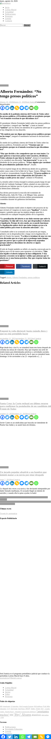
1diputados (3, 709)
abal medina (45, 715)
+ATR (2, 717)
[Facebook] (2, 108)
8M (11, 714)
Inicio (7, 7)
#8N (1, 706)
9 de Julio (46, 706)
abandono (36, 714)
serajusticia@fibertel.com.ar (11, 678)
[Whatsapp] (36, 108)
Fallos (7, 694)
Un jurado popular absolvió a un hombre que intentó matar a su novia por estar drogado (23, 473)
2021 (42, 709)
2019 (27, 708)
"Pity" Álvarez (22, 714)
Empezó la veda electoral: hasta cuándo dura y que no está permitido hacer (24, 332)
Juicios (7, 692)
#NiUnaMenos (38, 706)
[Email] (31, 108)
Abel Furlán (13, 709)
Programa (9, 16)
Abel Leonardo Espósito (26, 706)
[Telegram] (26, 108)
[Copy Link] (17, 108)
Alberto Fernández (19, 277)
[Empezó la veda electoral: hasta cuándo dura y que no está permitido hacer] (25, 305)
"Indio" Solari (35, 709)
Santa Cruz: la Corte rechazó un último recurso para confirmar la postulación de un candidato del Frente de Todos (25, 406)
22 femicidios (15, 706)
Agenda (8, 19)
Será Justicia (31, 102)
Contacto (8, 21)
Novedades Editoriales (14, 729)
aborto (8, 277)
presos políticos (34, 277)
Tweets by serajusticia (8, 513)
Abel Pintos (21, 709)
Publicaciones (10, 14)
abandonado (6, 706)
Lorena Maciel (10, 10)
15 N (8, 709)
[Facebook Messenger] (22, 108)
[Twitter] (7, 108)
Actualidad (9, 12)
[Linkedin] (12, 108)
